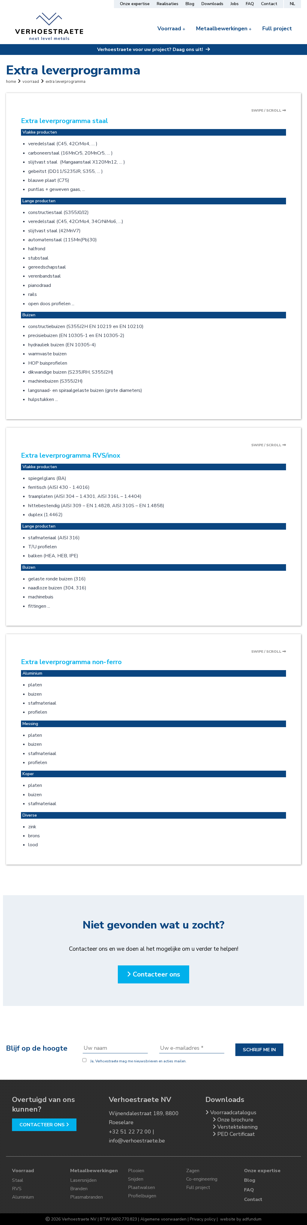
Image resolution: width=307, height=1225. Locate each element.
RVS (17, 1188)
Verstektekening (237, 1126)
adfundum (251, 1219)
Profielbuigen (142, 1196)
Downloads (212, 3)
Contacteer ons (155, 974)
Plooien (136, 1170)
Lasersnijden (83, 1180)
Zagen (192, 1170)
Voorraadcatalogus (232, 1112)
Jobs (235, 3)
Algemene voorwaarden (163, 1219)
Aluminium (23, 1197)
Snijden (135, 1179)
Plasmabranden (86, 1197)
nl (292, 4)
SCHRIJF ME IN (259, 1049)
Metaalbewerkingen (222, 28)
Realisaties (167, 3)
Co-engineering (201, 1179)
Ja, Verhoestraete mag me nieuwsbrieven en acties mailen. (137, 1061)
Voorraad (170, 28)
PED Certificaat (235, 1134)
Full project (277, 28)
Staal (17, 1180)
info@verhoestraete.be (137, 1140)
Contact (269, 3)
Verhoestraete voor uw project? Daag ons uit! (150, 49)
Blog (190, 3)
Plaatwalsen (141, 1187)
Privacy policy (203, 1219)
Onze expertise (135, 3)
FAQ (250, 3)
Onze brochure (234, 1119)
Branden (79, 1188)
